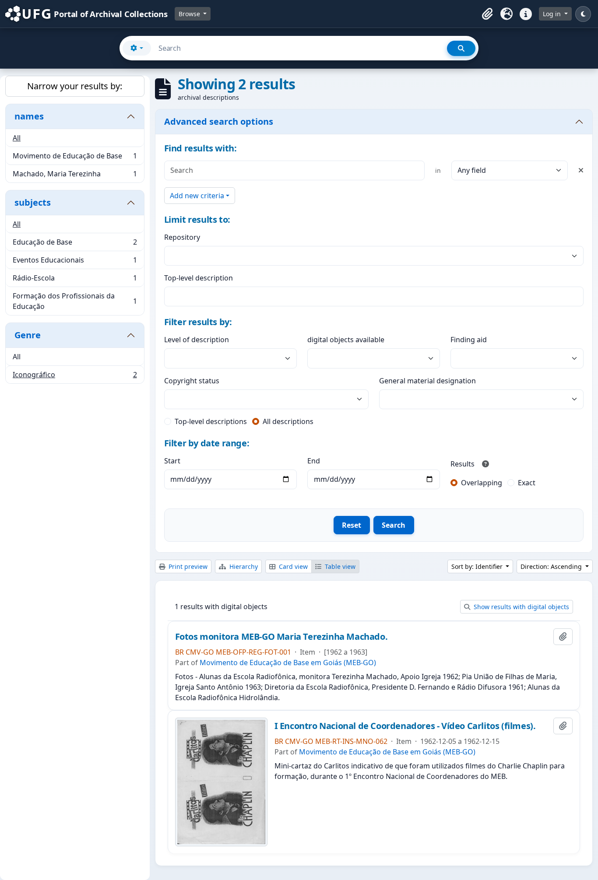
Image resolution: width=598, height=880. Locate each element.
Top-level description (198, 278)
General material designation (427, 381)
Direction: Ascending (552, 566)
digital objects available (345, 339)
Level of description (196, 339)
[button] (487, 14)
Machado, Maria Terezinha (74, 175)
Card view (292, 566)
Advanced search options (218, 121)
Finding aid (468, 339)
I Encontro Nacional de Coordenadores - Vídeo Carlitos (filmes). (405, 726)
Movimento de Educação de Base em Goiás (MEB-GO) (288, 662)
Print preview (187, 566)
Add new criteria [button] (197, 195)
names (29, 116)
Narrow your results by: (74, 86)
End (313, 461)
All (17, 138)
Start (172, 461)
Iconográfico (74, 376)
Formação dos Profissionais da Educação (74, 301)
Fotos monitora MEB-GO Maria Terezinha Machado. (281, 636)
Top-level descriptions (211, 421)
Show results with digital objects (520, 607)
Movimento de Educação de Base (74, 158)
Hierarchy (243, 566)
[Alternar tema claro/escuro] (583, 14)
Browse (190, 14)
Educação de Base (74, 244)
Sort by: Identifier (477, 566)
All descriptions (288, 421)
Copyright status (191, 381)
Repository (182, 237)
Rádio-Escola (74, 280)
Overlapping (481, 482)
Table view (339, 566)
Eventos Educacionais (74, 262)
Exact (526, 482)
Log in (553, 14)
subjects (32, 202)
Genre (27, 335)
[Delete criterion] (581, 170)
